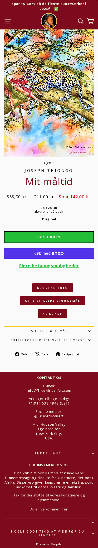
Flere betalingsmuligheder (49, 265)
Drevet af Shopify (49, 544)
